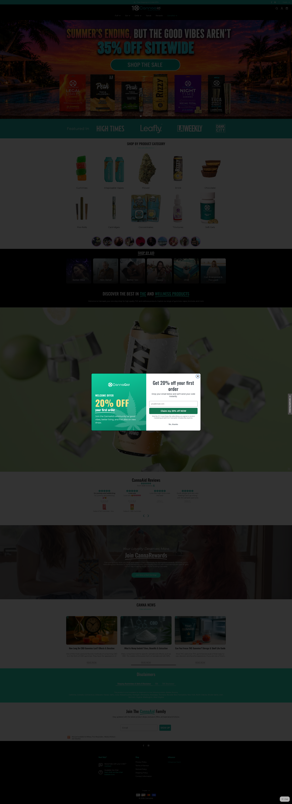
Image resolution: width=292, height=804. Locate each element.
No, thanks (173, 424)
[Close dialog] (198, 376)
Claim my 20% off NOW (173, 411)
